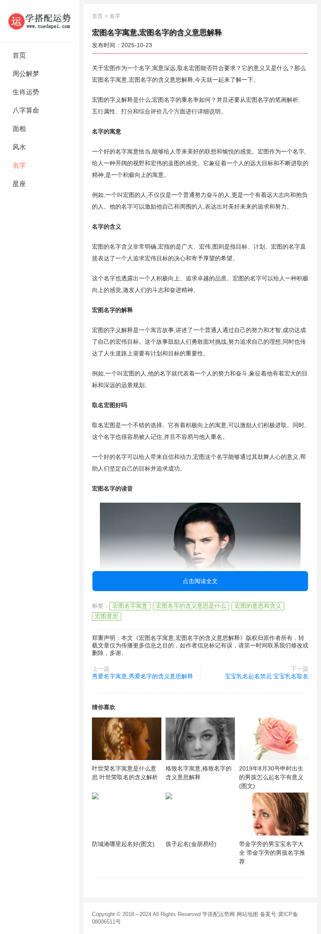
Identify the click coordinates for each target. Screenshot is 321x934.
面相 (19, 128)
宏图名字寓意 (130, 605)
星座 (19, 183)
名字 (19, 165)
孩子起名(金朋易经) (191, 844)
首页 (19, 55)
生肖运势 (26, 92)
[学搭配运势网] (39, 20)
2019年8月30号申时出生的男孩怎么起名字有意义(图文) (271, 777)
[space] (126, 738)
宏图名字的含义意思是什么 (191, 605)
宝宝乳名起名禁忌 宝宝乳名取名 (266, 676)
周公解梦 (26, 73)
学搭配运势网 (218, 914)
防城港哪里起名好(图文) (123, 844)
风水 (19, 147)
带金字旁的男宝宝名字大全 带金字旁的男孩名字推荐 (272, 853)
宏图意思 (106, 616)
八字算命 (26, 110)
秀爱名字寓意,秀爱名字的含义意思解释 (142, 676)
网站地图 (247, 914)
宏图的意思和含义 (257, 605)
